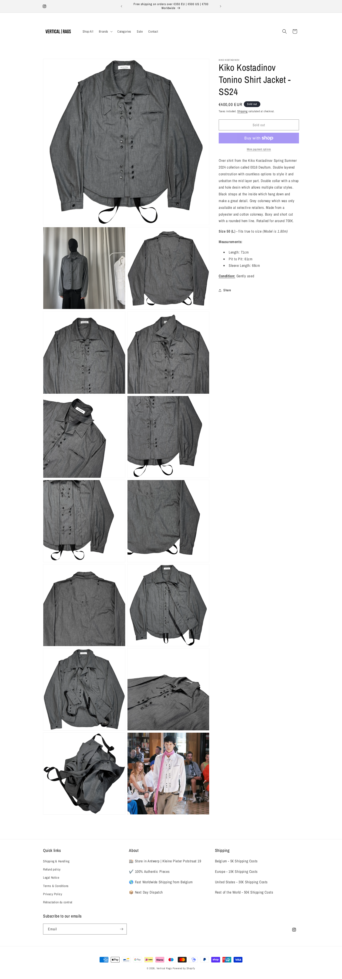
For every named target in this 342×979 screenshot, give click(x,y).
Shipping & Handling (56, 861)
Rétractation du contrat (57, 902)
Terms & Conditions (56, 886)
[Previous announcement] (121, 6)
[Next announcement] (220, 6)
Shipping (242, 111)
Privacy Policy (52, 894)
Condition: (227, 275)
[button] (105, 31)
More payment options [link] (259, 149)
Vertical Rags (164, 968)
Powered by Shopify (184, 968)
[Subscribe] (121, 929)
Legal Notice (51, 877)
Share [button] (227, 290)
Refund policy (52, 869)
